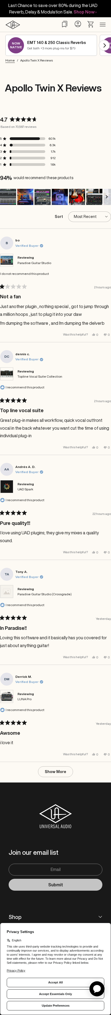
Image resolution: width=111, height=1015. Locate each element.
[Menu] (103, 25)
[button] (8, 197)
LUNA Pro (25, 699)
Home (10, 60)
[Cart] (91, 24)
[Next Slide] (106, 197)
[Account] (78, 24)
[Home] (12, 24)
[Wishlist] (65, 24)
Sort (59, 216)
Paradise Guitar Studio (34, 263)
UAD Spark (25, 489)
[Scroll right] (104, 45)
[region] (55, 197)
